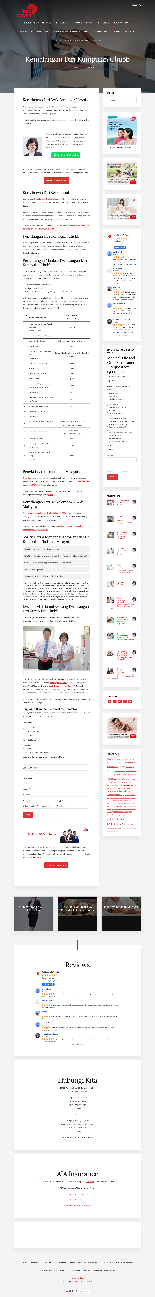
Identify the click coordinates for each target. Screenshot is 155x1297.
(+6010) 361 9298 (80, 1091)
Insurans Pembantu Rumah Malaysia (121, 551)
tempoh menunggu (131, 828)
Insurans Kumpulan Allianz (122, 788)
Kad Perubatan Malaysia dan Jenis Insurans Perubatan (123, 535)
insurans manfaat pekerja (118, 791)
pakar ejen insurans (58, 683)
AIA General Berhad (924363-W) (77, 1200)
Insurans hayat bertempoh (123, 779)
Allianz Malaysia (130, 767)
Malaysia (121, 803)
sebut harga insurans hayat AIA (119, 828)
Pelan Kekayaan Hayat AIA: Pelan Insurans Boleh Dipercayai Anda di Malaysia (120, 603)
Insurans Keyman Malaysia (121, 907)
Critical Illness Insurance (116, 399)
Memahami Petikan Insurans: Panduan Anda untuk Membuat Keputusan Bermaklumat (120, 673)
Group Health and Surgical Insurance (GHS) (121, 421)
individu (33, 485)
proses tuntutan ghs (128, 824)
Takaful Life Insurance (115, 438)
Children (27, 749)
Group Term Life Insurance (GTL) (118, 424)
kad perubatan (130, 795)
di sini (50, 495)
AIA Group (90, 1182)
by (28, 1293)
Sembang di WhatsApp (67, 155)
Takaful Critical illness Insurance (118, 441)
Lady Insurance (113, 402)
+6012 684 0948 (68, 686)
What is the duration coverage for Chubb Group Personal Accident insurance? (55, 556)
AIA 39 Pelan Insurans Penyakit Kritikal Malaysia (77, 908)
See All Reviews (122, 335)
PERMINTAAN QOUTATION (56, 180)
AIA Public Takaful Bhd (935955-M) (77, 1205)
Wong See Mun (118, 268)
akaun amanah (112, 767)
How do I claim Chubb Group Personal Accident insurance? (47, 563)
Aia (108, 759)
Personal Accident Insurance (117, 407)
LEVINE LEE (54, 686)
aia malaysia (130, 763)
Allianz (122, 766)
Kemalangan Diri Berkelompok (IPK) (49, 199)
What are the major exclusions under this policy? (44, 576)
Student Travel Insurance (116, 413)
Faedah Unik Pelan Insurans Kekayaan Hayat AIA (123, 620)
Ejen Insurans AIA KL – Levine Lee (34, 908)
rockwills (109, 828)
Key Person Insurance (115, 416)
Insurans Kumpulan (122, 785)
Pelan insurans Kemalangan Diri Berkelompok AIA (44, 513)
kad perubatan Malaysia (123, 798)
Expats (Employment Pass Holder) (36, 752)
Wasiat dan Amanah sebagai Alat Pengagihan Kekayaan (126, 519)
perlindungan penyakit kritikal (122, 815)
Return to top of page (77, 1278)
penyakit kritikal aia (116, 809)
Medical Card (113, 393)
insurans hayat (120, 775)
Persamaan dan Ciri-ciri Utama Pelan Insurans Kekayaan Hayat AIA (124, 655)
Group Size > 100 (31, 735)
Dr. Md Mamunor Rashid (121, 320)
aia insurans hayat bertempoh (117, 759)
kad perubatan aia (112, 798)
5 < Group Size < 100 (32, 731)
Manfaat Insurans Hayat (113, 806)
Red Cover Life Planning (122, 235)
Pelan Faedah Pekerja (125, 806)
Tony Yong (116, 287)
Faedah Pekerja (64, 68)
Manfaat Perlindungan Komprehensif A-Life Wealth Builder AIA (125, 637)
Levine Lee (114, 803)
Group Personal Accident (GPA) (118, 427)
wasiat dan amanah (112, 831)
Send (28, 815)
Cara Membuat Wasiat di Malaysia (123, 502)
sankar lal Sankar (119, 303)
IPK (123, 795)
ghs (109, 770)
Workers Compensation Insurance (119, 430)
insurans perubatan (114, 795)
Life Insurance (113, 396)
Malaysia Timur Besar (129, 803)
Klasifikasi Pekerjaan (32, 478)
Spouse (27, 745)
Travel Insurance (113, 410)
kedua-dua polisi (82, 481)
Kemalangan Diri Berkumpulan (120, 800)
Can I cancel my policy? (33, 569)
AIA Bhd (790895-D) (78, 1194)
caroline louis (117, 252)
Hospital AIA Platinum (120, 771)
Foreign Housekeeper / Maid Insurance (120, 432)
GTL (113, 770)
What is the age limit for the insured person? (42, 549)
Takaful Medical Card (115, 435)
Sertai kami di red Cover (56, 865)
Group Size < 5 (30, 728)
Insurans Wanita (120, 583)
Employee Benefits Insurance (118, 419)
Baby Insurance (113, 405)
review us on (119, 247)
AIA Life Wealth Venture (118, 763)
